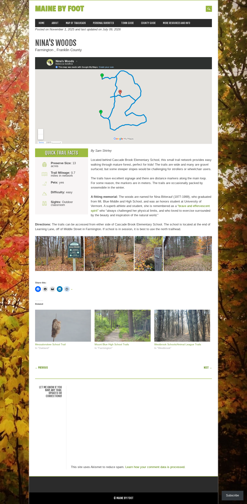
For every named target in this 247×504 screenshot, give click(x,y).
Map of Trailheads (76, 23)
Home (41, 23)
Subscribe (232, 495)
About (55, 23)
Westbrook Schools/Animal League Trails (177, 344)
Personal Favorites (103, 23)
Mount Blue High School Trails (112, 344)
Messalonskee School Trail (50, 344)
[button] (59, 253)
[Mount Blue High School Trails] (122, 326)
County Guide (148, 23)
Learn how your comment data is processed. (155, 467)
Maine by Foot (59, 9)
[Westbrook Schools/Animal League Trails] (182, 326)
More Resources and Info (176, 23)
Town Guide (127, 23)
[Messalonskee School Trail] (63, 326)
